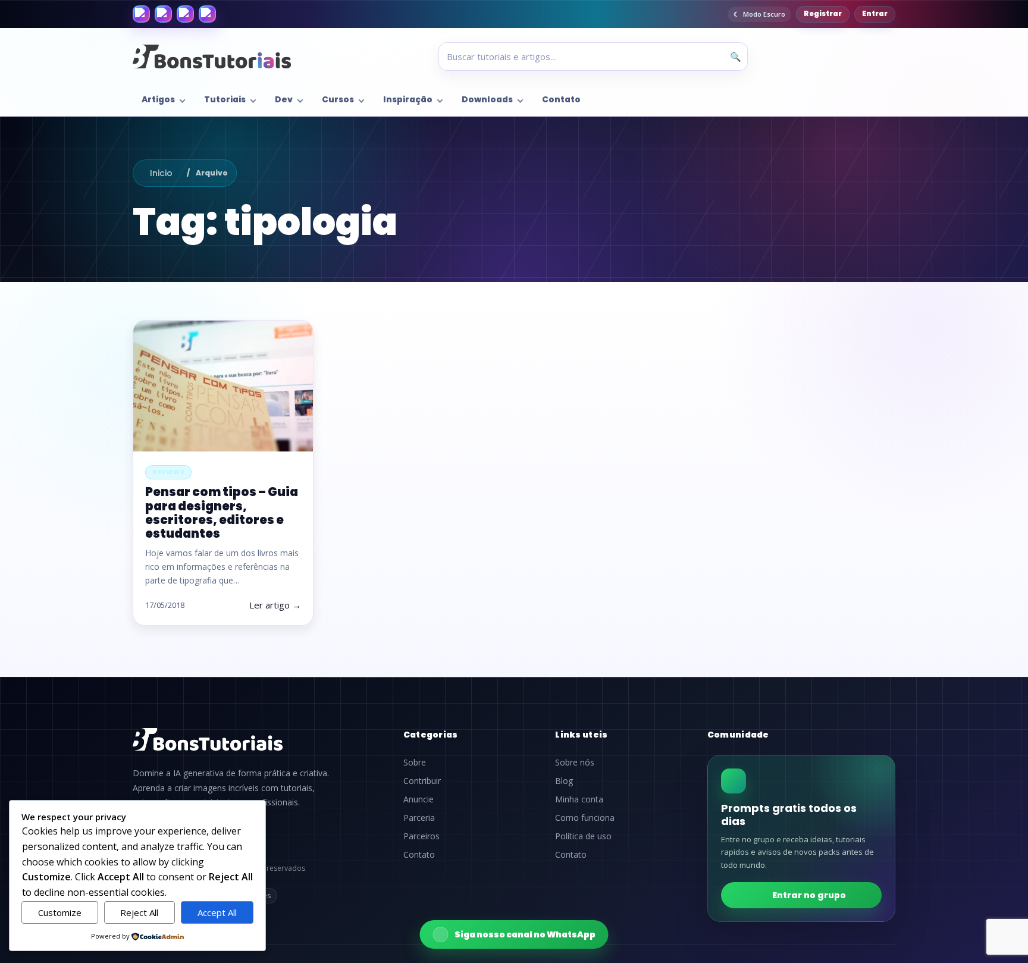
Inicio (161, 173)
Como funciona (585, 818)
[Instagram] (163, 14)
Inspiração (407, 99)
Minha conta (579, 799)
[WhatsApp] (185, 14)
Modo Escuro (764, 14)
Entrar (875, 13)
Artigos (158, 99)
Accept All (217, 912)
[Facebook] (141, 14)
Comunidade (738, 735)
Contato (561, 99)
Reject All (139, 912)
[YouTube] (207, 14)
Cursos (338, 99)
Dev (284, 99)
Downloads (487, 99)
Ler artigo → (275, 605)
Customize (60, 912)
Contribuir (422, 781)
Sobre (414, 762)
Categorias (430, 735)
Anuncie (418, 799)
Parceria (419, 818)
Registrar (823, 13)
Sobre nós (574, 762)
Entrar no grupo (809, 895)
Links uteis (581, 735)
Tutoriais (225, 99)
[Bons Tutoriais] (212, 56)
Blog (564, 781)
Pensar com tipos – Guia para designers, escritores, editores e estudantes (221, 513)
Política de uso (583, 836)
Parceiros (421, 836)
